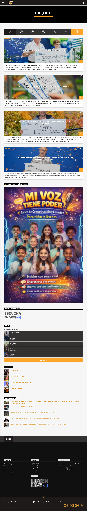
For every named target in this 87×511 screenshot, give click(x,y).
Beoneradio (14, 474)
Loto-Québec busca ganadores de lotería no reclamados (44, 86)
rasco (10, 60)
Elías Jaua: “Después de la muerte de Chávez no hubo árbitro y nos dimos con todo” (39, 424)
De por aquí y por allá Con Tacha (22, 382)
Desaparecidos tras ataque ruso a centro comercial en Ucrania (32, 412)
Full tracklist (43, 360)
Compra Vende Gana (17, 376)
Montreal (7, 112)
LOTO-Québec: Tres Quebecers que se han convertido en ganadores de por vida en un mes (44, 158)
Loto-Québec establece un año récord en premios (43, 50)
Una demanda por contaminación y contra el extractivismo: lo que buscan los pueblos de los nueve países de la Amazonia (45, 402)
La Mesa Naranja (16, 388)
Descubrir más (61, 472)
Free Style (14, 370)
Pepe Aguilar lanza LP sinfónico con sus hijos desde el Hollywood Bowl (35, 418)
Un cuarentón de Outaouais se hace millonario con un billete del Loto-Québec (44, 122)
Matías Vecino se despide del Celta (22, 406)
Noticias (7, 40)
